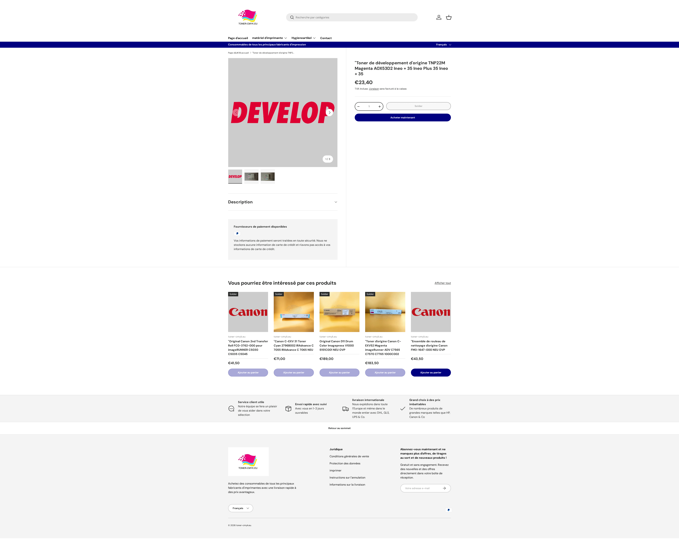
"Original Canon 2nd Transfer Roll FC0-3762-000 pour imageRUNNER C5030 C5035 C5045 (248, 347)
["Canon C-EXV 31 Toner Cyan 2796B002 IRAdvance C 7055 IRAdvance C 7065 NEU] (294, 312)
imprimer (335, 470)
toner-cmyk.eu (243, 525)
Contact (326, 38)
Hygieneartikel (302, 38)
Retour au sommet (339, 428)
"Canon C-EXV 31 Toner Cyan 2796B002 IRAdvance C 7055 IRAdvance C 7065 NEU (294, 345)
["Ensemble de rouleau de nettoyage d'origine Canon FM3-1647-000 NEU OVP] (431, 312)
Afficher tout (443, 283)
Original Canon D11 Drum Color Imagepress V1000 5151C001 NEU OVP (337, 345)
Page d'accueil (238, 38)
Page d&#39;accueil (238, 53)
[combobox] (352, 17)
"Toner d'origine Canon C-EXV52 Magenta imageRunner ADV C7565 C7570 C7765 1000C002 (383, 347)
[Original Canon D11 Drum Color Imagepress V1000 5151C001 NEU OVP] (339, 312)
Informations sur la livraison (347, 484)
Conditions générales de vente (349, 456)
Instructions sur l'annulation (347, 477)
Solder (418, 106)
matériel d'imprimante (267, 38)
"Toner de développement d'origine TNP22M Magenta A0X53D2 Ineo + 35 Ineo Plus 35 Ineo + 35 (273, 53)
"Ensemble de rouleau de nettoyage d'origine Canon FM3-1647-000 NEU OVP (429, 345)
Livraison (374, 88)
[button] (449, 17)
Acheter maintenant (402, 117)
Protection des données (345, 463)
